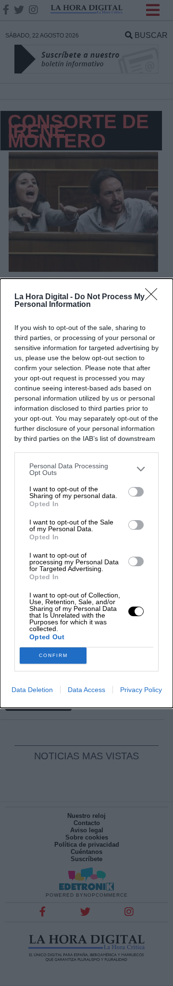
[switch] (136, 492)
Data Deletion (32, 690)
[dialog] (86, 493)
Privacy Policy (141, 690)
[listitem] (86, 469)
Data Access (86, 690)
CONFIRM (53, 655)
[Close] (154, 297)
